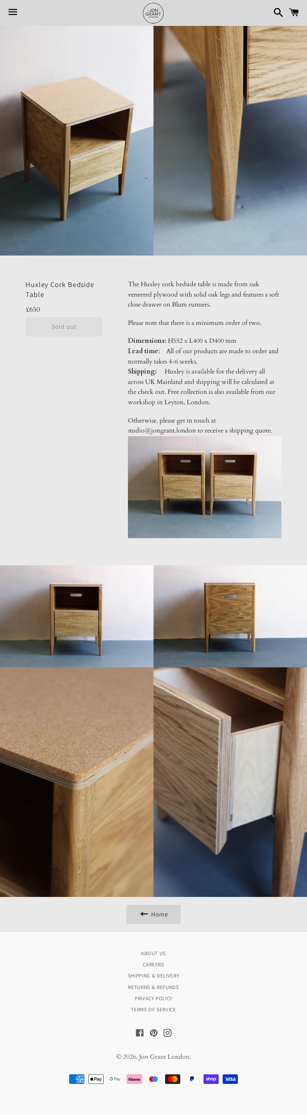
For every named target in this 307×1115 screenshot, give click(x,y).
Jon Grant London (164, 1056)
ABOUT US (153, 953)
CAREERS (153, 964)
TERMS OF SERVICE (153, 1009)
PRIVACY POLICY (153, 998)
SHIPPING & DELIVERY (153, 975)
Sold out (64, 327)
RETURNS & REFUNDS (153, 987)
